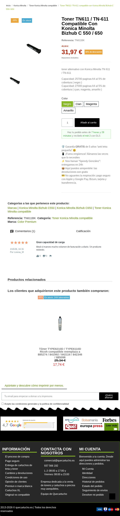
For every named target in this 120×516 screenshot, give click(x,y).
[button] (87, 122)
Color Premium (27, 221)
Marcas (12, 208)
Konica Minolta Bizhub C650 (74, 208)
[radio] (67, 104)
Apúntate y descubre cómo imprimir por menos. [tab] (34, 385)
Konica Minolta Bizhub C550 (37, 208)
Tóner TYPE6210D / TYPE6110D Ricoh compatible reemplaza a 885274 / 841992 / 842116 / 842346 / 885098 (60, 353)
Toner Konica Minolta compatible (72, 218)
